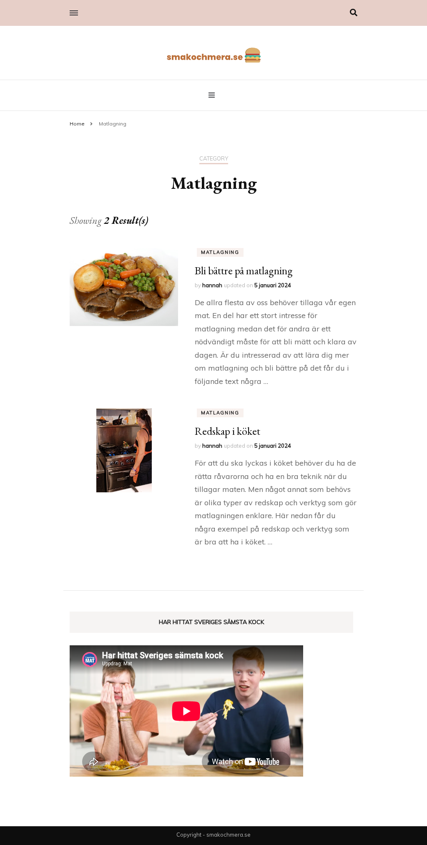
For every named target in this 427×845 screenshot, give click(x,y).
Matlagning (220, 252)
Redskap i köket (227, 431)
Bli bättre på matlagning (244, 270)
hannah (212, 285)
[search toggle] (353, 13)
